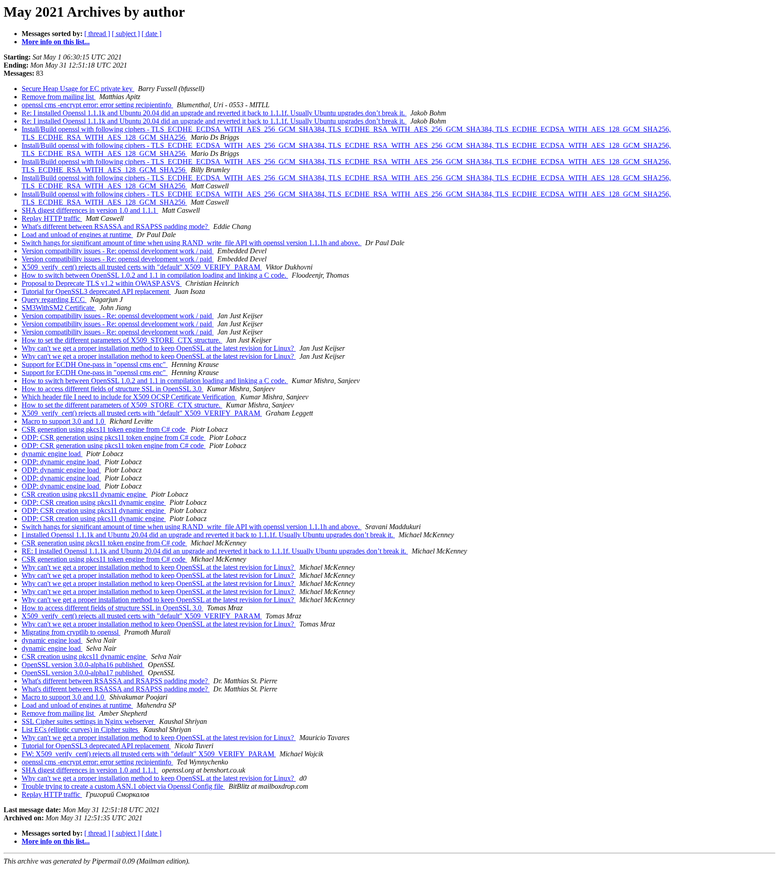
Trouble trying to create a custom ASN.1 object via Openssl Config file (123, 786)
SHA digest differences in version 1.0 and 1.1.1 (90, 210)
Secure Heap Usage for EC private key (78, 88)
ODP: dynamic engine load (61, 462)
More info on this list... (56, 42)
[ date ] (151, 33)
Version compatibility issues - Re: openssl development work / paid (118, 251)
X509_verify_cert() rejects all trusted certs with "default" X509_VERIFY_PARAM (142, 267)
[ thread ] (97, 33)
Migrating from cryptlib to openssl (71, 632)
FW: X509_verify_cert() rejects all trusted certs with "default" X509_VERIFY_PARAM (149, 754)
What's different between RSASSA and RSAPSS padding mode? (116, 226)
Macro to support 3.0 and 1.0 (64, 421)
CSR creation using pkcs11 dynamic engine (84, 494)
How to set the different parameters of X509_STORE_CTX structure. (122, 340)
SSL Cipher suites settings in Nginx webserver (89, 721)
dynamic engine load (52, 453)
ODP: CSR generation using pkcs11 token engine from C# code (114, 437)
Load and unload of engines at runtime (77, 234)
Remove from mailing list (59, 97)
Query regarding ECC (54, 299)
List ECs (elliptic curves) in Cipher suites (81, 729)
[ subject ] (126, 33)
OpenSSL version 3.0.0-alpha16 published (83, 664)
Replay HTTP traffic (52, 218)
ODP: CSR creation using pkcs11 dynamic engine (94, 502)
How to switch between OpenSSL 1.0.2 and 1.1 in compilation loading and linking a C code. (155, 275)
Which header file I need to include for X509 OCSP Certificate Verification (129, 397)
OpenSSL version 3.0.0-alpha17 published (83, 673)
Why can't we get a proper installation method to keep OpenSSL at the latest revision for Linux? (159, 348)
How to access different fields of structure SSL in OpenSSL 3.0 (112, 389)
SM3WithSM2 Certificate (59, 307)
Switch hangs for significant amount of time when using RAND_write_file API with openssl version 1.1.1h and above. (192, 243)
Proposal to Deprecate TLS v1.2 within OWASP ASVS (102, 283)
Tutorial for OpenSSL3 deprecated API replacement (96, 291)
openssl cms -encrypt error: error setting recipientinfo (97, 105)
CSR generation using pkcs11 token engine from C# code (104, 429)
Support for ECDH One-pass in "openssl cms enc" (95, 364)
